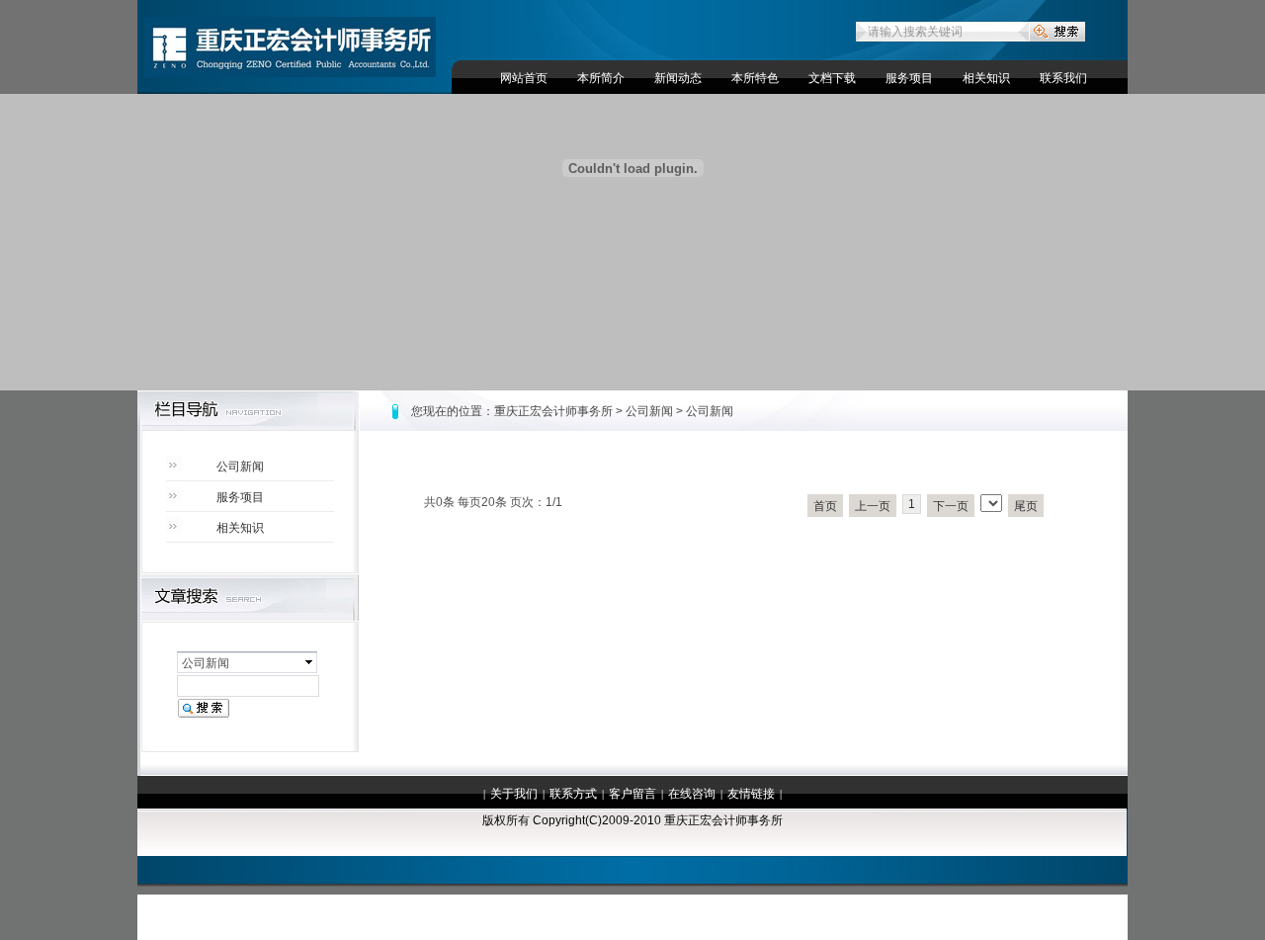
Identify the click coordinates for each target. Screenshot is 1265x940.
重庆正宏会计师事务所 (553, 411)
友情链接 (751, 794)
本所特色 (755, 78)
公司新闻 (240, 466)
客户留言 (632, 794)
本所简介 (601, 78)
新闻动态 (678, 78)
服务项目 (909, 78)
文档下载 (832, 78)
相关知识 (986, 78)
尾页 (1026, 506)
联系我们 (1063, 78)
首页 (825, 506)
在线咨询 (692, 794)
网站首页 (524, 78)
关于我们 (514, 794)
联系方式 (573, 794)
